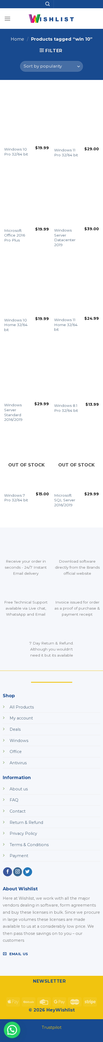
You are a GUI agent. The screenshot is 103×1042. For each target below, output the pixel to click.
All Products (22, 707)
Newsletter (49, 981)
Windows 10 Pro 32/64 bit (16, 151)
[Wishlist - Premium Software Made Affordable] (51, 19)
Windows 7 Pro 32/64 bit (16, 497)
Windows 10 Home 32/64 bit (15, 325)
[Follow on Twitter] (27, 872)
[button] (12, 1030)
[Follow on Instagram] (17, 872)
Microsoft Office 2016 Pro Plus (14, 235)
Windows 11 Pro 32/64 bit (66, 152)
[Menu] (7, 18)
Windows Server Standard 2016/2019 (13, 412)
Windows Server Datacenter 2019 (65, 237)
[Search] (47, 4)
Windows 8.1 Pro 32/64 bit (66, 408)
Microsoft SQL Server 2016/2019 (64, 500)
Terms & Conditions (29, 844)
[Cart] (94, 31)
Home (17, 39)
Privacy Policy (23, 833)
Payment (19, 855)
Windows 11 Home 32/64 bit (65, 325)
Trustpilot (52, 1027)
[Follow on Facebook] (7, 872)
